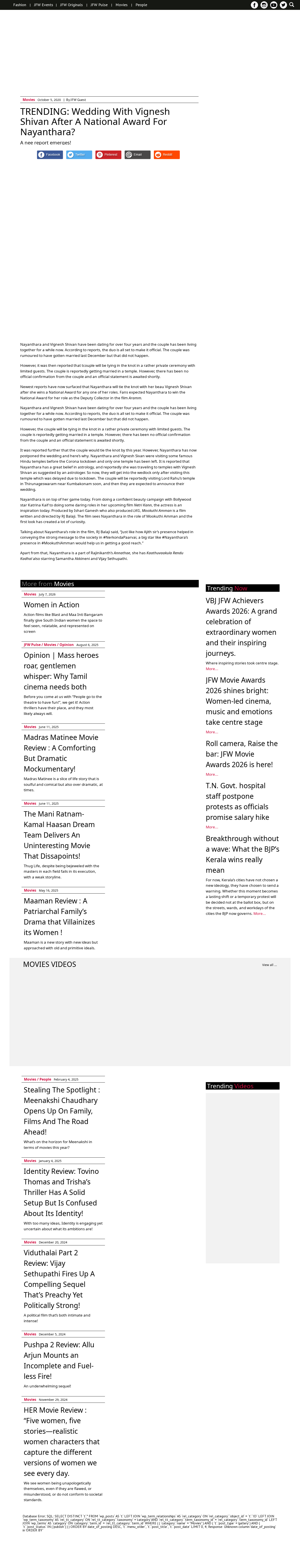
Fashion (19, 4)
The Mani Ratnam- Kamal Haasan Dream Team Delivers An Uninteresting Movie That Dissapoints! (59, 835)
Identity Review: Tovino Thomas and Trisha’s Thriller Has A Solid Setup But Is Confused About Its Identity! (61, 1192)
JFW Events (43, 4)
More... (212, 668)
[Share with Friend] (138, 154)
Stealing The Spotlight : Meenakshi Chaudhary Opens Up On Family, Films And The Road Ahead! (62, 1111)
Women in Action (52, 604)
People (141, 4)
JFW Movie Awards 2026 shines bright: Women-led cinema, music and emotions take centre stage (239, 701)
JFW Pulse (99, 4)
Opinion (67, 644)
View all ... (269, 965)
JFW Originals (71, 4)
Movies (122, 4)
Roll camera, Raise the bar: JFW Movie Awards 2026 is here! (242, 754)
